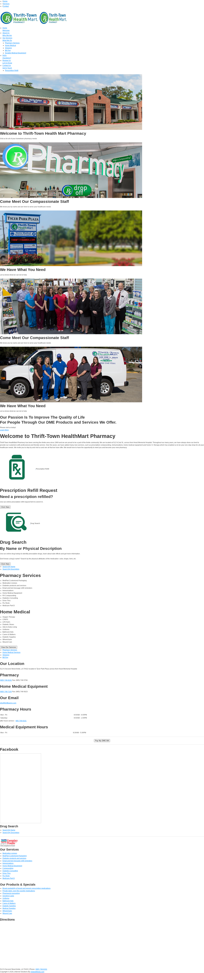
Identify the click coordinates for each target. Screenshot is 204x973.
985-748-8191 (21, 721)
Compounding (7, 868)
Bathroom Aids (7, 901)
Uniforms (5, 898)
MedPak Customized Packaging (14, 856)
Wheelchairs (7, 911)
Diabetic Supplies (9, 906)
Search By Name (8, 567)
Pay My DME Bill (102, 741)
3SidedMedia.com (37, 972)
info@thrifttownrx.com (8, 703)
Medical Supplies (9, 908)
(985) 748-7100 (6, 692)
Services (6, 4)
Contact (6, 6)
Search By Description (10, 569)
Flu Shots (6, 876)
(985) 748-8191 (6, 680)
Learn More (4, 430)
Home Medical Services (11, 652)
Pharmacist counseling (11, 893)
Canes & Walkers (9, 903)
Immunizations (7, 863)
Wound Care (7, 913)
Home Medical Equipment (12, 866)
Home (5, 1)
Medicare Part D (8, 878)
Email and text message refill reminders (17, 861)
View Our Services (8, 647)
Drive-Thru (6, 873)
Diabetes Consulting (10, 871)
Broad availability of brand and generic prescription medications (26, 888)
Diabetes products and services (14, 858)
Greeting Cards (8, 896)
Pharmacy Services (9, 650)
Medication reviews (9, 853)
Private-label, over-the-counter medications (18, 891)
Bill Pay (5, 657)
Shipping (5, 655)
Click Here (5, 507)
